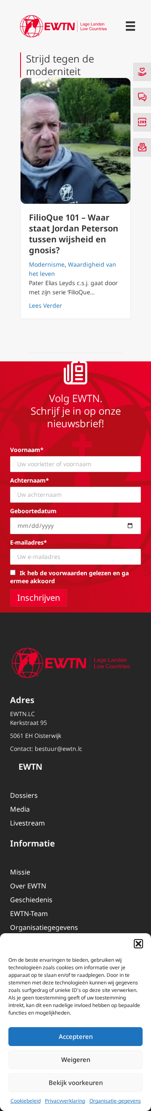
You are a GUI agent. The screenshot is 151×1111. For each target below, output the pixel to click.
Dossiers (24, 795)
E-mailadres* (28, 542)
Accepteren (76, 1036)
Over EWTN (28, 885)
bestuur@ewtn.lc (58, 749)
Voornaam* (27, 450)
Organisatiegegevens (44, 927)
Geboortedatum (33, 511)
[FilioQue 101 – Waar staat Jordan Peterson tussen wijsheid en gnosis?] (75, 141)
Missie (20, 872)
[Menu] (130, 26)
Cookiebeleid (25, 1100)
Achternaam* (29, 480)
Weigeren (75, 1059)
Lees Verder (45, 305)
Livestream (27, 823)
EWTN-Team (29, 913)
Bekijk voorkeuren (76, 1082)
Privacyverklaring (65, 1100)
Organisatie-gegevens (115, 1100)
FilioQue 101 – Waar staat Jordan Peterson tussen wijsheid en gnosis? (73, 234)
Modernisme (47, 264)
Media (20, 809)
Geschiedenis (31, 899)
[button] (138, 944)
